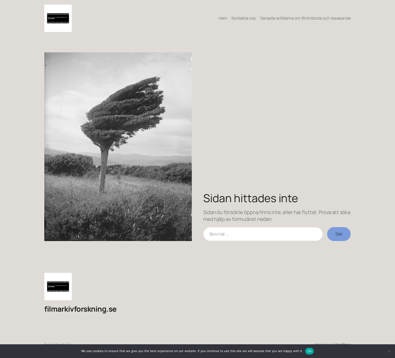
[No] (389, 351)
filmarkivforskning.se (80, 309)
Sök (338, 234)
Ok (309, 351)
